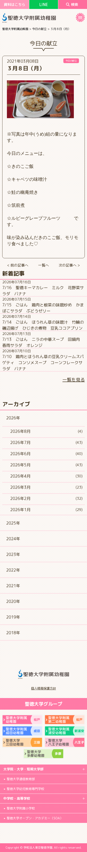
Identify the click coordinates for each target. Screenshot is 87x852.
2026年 (13, 418)
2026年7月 (20, 442)
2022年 (13, 570)
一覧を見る (73, 379)
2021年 (13, 586)
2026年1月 (20, 509)
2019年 (13, 617)
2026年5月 (20, 465)
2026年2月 (20, 498)
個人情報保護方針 (43, 688)
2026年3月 (20, 487)
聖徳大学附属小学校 (21, 808)
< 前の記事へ (17, 265)
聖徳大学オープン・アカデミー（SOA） (35, 818)
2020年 (13, 601)
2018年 (13, 633)
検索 (74, 4)
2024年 (13, 539)
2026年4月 (20, 476)
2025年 (13, 523)
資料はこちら (14, 4)
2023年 (13, 554)
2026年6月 (20, 454)
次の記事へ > (69, 265)
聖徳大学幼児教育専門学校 (25, 789)
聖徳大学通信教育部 (21, 779)
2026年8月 (20, 431)
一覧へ (43, 265)
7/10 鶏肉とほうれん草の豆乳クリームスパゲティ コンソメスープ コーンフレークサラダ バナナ (43, 363)
